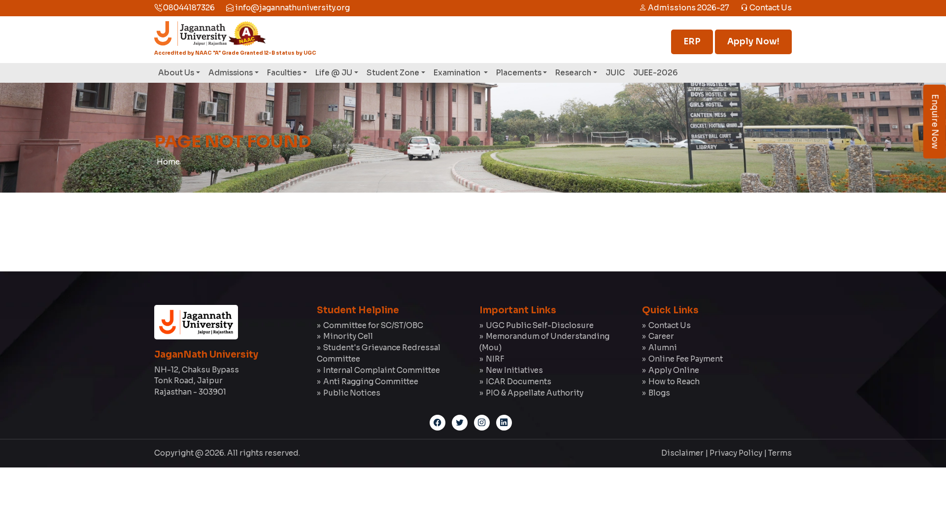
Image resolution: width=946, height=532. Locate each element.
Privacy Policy (736, 453)
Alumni (662, 347)
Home (168, 161)
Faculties (284, 72)
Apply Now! (753, 41)
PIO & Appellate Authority (534, 393)
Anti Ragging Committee (370, 381)
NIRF (495, 359)
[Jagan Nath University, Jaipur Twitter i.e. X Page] (460, 423)
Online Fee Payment (685, 359)
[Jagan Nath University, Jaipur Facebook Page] (437, 423)
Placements (518, 72)
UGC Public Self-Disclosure (540, 325)
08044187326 (188, 7)
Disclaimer (682, 453)
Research (573, 72)
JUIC (615, 72)
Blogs (659, 393)
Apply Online (673, 370)
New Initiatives (514, 370)
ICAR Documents (518, 381)
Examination (458, 72)
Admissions (230, 72)
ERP (692, 41)
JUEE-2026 (655, 72)
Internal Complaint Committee (381, 370)
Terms (780, 453)
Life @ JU (333, 72)
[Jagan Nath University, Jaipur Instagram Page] (482, 423)
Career (661, 336)
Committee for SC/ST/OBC (373, 325)
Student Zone (393, 72)
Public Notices (351, 393)
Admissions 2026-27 (687, 7)
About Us (176, 72)
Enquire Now (935, 121)
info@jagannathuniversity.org (292, 7)
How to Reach (674, 381)
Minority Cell (348, 336)
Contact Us (770, 7)
